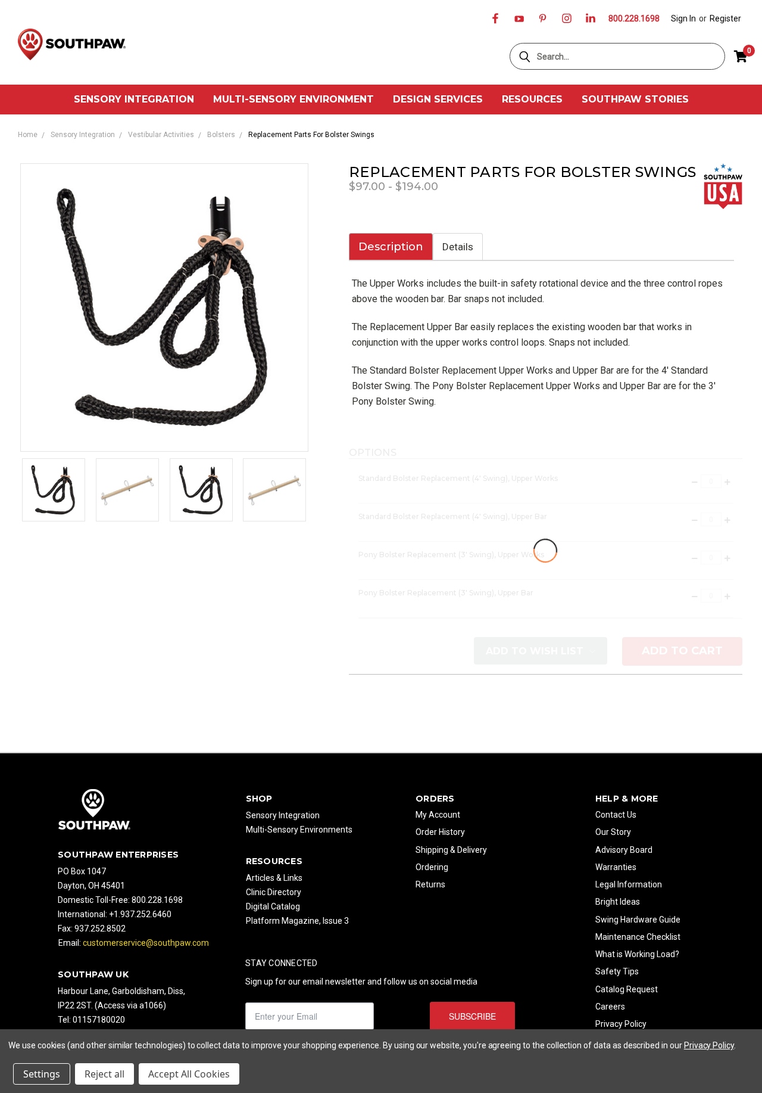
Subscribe (472, 1016)
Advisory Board (623, 850)
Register (725, 18)
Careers (610, 1006)
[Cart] (740, 57)
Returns (430, 884)
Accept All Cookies (189, 1073)
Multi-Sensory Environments (299, 829)
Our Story (613, 832)
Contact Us (615, 814)
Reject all (104, 1073)
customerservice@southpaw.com (146, 943)
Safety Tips (617, 971)
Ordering (432, 867)
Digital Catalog (273, 906)
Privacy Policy (621, 1024)
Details (457, 247)
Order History (440, 832)
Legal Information (628, 884)
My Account (438, 814)
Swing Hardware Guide (637, 919)
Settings (41, 1073)
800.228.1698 (634, 18)
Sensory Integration (134, 99)
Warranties (615, 867)
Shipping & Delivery (451, 850)
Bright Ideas (617, 901)
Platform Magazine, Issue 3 (297, 921)
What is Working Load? (637, 954)
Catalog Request (626, 989)
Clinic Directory (273, 892)
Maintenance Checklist (637, 937)
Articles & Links (274, 878)
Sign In (683, 18)
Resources (532, 99)
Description (390, 246)
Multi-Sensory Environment (293, 99)
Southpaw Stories (635, 99)
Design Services (438, 99)
